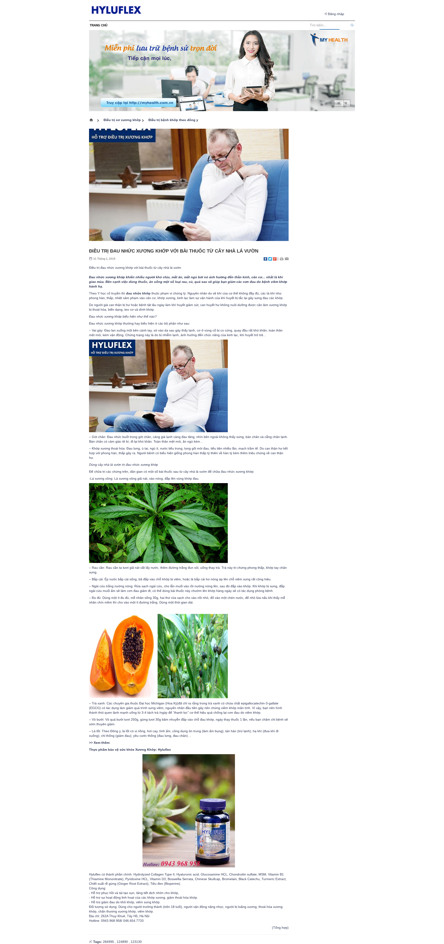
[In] (281, 258)
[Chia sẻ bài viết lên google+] (275, 258)
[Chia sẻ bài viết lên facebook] (265, 258)
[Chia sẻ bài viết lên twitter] (270, 258)
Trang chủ (93, 120)
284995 (108, 942)
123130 (136, 942)
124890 (122, 942)
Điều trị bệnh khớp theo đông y (173, 120)
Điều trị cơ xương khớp (122, 120)
